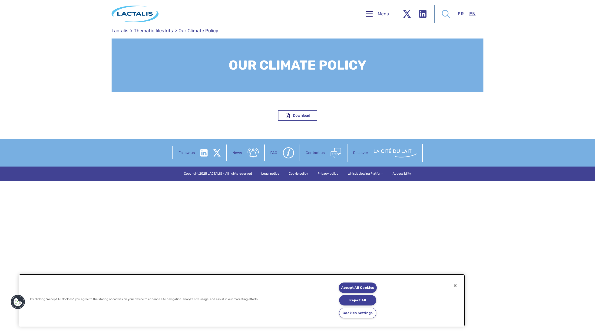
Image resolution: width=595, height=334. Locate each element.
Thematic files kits (153, 30)
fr (461, 13)
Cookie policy (298, 174)
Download (301, 115)
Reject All (357, 300)
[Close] (455, 285)
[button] (17, 302)
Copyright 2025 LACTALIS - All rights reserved (218, 174)
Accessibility (402, 174)
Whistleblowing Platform (365, 174)
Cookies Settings (358, 313)
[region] (242, 300)
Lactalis (120, 30)
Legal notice (270, 174)
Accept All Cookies (357, 288)
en (472, 13)
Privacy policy (327, 174)
